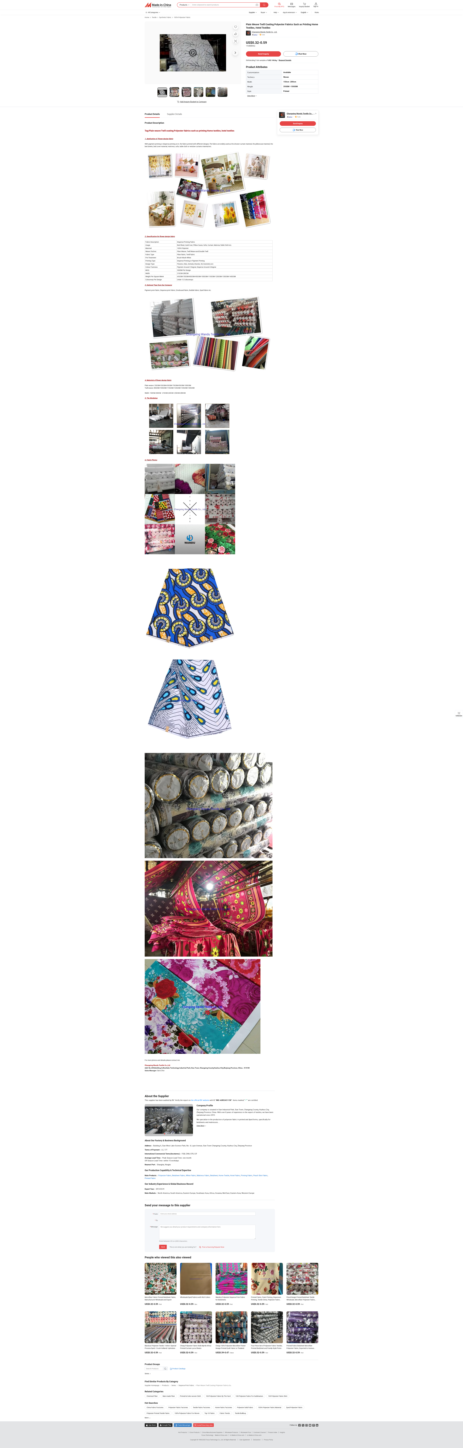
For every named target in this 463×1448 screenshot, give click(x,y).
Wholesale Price (246, 1432)
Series (147, 1373)
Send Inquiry (263, 54)
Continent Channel (259, 1432)
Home (147, 17)
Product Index (272, 1432)
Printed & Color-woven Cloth (190, 1396)
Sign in (315, 6)
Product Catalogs (178, 1368)
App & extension (289, 12)
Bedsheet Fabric (178, 1175)
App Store (151, 1425)
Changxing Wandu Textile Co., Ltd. (264, 32)
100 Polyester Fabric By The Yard (218, 1396)
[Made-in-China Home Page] (158, 4)
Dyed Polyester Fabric (294, 1407)
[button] (257, 5)
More (147, 1418)
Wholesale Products (231, 1432)
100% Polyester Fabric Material (269, 1407)
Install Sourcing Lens (205, 1425)
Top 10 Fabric (209, 1413)
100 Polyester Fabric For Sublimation (249, 1396)
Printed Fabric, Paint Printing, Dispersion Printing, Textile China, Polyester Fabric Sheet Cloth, (266, 1299)
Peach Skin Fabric (260, 1175)
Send (163, 1247)
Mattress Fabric (203, 1175)
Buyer (263, 12)
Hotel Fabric (235, 1175)
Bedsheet (214, 1175)
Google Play (165, 1425)
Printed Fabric (150, 1178)
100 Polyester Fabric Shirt (277, 1396)
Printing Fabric (246, 1175)
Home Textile (224, 1175)
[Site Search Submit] (264, 4)
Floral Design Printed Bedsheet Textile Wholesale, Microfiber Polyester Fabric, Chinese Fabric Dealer (300, 1299)
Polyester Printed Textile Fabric (158, 1413)
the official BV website (200, 1100)
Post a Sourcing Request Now (211, 1247)
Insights (282, 1432)
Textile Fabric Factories (201, 1407)
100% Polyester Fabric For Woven (187, 1413)
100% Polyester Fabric (182, 17)
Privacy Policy (268, 1440)
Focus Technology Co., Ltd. (215, 1440)
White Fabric (191, 1175)
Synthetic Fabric (165, 17)
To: (157, 1220)
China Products (194, 1432)
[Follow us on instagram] (306, 1425)
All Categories (153, 12)
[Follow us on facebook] (299, 1425)
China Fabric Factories (155, 1407)
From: (156, 1214)
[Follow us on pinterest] (313, 1425)
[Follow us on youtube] (310, 1425)
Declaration (257, 1440)
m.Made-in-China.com (237, 1435)
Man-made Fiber (169, 1396)
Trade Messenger (183, 1425)
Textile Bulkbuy (240, 1413)
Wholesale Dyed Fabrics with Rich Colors (195, 1297)
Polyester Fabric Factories (178, 1407)
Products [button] (183, 4)
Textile (154, 17)
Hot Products (182, 1432)
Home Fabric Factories (223, 1407)
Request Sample (285, 60)
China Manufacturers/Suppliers (212, 1432)
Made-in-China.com (221, 1435)
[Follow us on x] (303, 1425)
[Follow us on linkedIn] (317, 1425)
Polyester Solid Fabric (245, 1407)
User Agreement (244, 1440)
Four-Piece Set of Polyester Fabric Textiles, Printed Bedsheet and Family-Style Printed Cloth (266, 1348)
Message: (154, 1227)
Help (275, 12)
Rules (317, 12)
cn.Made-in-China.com (254, 1435)
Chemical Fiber (152, 1396)
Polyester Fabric (164, 1175)
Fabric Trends (225, 1413)
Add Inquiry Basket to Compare (193, 101)
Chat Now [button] (302, 54)
